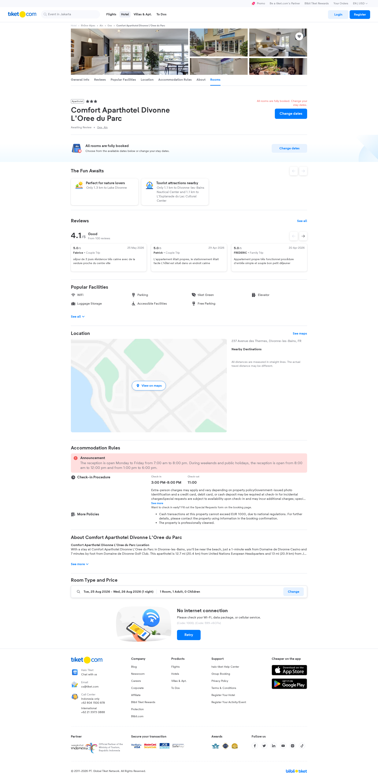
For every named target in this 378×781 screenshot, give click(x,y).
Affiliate (136, 695)
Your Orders (341, 3)
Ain (101, 25)
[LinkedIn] (274, 746)
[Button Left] (294, 236)
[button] (149, 385)
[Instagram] (292, 746)
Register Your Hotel (223, 695)
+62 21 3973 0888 (93, 712)
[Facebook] (255, 746)
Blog (134, 667)
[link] (338, 14)
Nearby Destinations (247, 349)
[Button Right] (303, 236)
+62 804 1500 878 (93, 703)
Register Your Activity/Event (228, 702)
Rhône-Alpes (88, 25)
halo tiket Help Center (225, 667)
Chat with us (89, 674)
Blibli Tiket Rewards (317, 3)
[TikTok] (302, 746)
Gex (109, 25)
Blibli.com (137, 716)
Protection (137, 709)
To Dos (175, 688)
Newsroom (138, 674)
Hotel (74, 25)
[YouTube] (283, 746)
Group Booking (220, 674)
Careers (136, 681)
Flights (175, 667)
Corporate (137, 688)
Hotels (175, 674)
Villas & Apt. (179, 681)
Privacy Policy (219, 681)
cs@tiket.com (90, 687)
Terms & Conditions (223, 688)
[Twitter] (264, 746)
